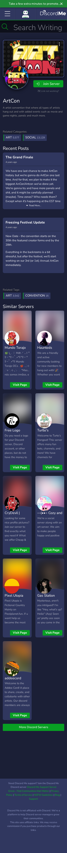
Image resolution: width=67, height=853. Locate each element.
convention (37, 296)
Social (35, 137)
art (12, 296)
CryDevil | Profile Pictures (16, 515)
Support (33, 799)
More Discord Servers (33, 727)
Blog (57, 795)
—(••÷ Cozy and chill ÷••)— (49, 515)
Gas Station (46, 595)
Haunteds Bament (44, 350)
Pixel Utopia (14, 595)
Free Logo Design (12, 433)
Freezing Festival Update (25, 222)
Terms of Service (23, 795)
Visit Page (20, 385)
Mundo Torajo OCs (15, 350)
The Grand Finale (19, 157)
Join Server (51, 84)
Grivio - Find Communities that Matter (28, 791)
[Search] (5, 27)
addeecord (13, 678)
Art (12, 137)
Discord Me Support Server (42, 787)
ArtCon (11, 100)
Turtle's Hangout (43, 433)
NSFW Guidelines (43, 795)
